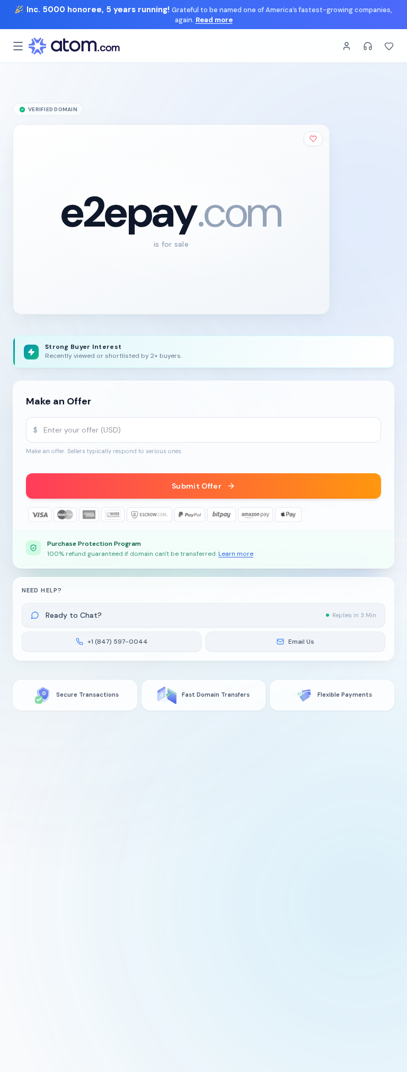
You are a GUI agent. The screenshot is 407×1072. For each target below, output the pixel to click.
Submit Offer (197, 486)
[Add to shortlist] (313, 138)
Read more (214, 19)
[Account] (346, 46)
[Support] (367, 46)
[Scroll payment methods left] (33, 514)
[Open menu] (18, 46)
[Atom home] (74, 46)
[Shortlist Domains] (389, 46)
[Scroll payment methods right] (373, 514)
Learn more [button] (235, 553)
